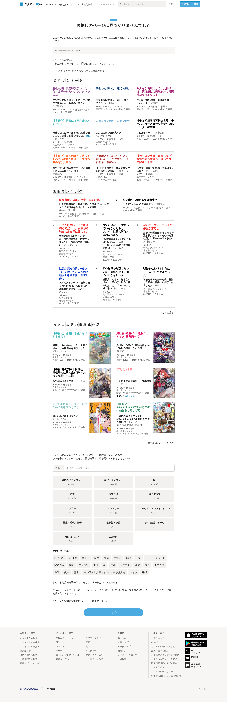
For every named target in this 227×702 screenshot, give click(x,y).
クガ (82, 381)
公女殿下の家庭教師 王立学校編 (133, 381)
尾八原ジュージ (104, 135)
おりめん (157, 285)
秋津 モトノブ (122, 288)
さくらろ (118, 248)
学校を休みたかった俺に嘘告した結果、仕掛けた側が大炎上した (158, 282)
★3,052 (106, 291)
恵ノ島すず (58, 106)
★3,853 (119, 428)
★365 (99, 106)
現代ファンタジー (111, 254)
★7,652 (56, 109)
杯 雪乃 (120, 351)
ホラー (122, 139)
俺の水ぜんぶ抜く (68, 210)
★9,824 (140, 136)
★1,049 (119, 388)
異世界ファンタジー (62, 144)
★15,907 (56, 422)
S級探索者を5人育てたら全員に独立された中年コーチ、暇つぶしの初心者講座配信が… (117, 243)
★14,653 (57, 177)
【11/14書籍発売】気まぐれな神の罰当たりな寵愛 (113, 169)
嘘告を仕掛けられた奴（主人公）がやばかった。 (156, 272)
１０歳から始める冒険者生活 (140, 199)
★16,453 (141, 106)
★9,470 (126, 207)
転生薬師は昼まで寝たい (65, 381)
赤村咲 (156, 103)
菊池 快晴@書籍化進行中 (129, 424)
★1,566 (99, 139)
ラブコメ (67, 109)
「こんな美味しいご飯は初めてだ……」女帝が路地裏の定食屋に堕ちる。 (73, 228)
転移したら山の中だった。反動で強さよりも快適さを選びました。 (71, 134)
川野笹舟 (150, 241)
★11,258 (147, 288)
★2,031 (106, 251)
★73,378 (57, 142)
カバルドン (72, 244)
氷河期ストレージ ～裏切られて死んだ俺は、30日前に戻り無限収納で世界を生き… (74, 285)
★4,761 (63, 248)
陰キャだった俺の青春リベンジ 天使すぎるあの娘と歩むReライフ (71, 169)
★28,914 (56, 384)
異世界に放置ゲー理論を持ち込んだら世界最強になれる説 (133, 346)
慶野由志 (57, 173)
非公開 (161, 132)
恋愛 (163, 106)
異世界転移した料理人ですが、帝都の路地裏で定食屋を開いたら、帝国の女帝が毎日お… (74, 240)
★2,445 (63, 295)
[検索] (120, 4)
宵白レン (63, 291)
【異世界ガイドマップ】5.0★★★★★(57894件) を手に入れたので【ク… (133, 418)
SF (118, 106)
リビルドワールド (146, 132)
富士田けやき (59, 418)
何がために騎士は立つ (64, 415)
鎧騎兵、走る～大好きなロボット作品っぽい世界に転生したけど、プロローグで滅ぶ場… (116, 284)
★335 (139, 174)
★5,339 (63, 213)
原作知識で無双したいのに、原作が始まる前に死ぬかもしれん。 (116, 272)
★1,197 (99, 174)
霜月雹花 (160, 204)
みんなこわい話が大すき (108, 132)
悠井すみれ (152, 170)
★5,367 (147, 245)
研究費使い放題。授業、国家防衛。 (80, 199)
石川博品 (109, 103)
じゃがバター (62, 138)
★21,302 (120, 355)
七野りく (123, 384)
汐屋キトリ (122, 170)
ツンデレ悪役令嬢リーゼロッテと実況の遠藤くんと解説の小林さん (71, 101)
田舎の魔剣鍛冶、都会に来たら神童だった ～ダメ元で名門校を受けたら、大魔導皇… (84, 205)
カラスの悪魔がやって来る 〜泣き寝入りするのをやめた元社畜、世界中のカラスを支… (158, 235)
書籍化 (110, 106)
